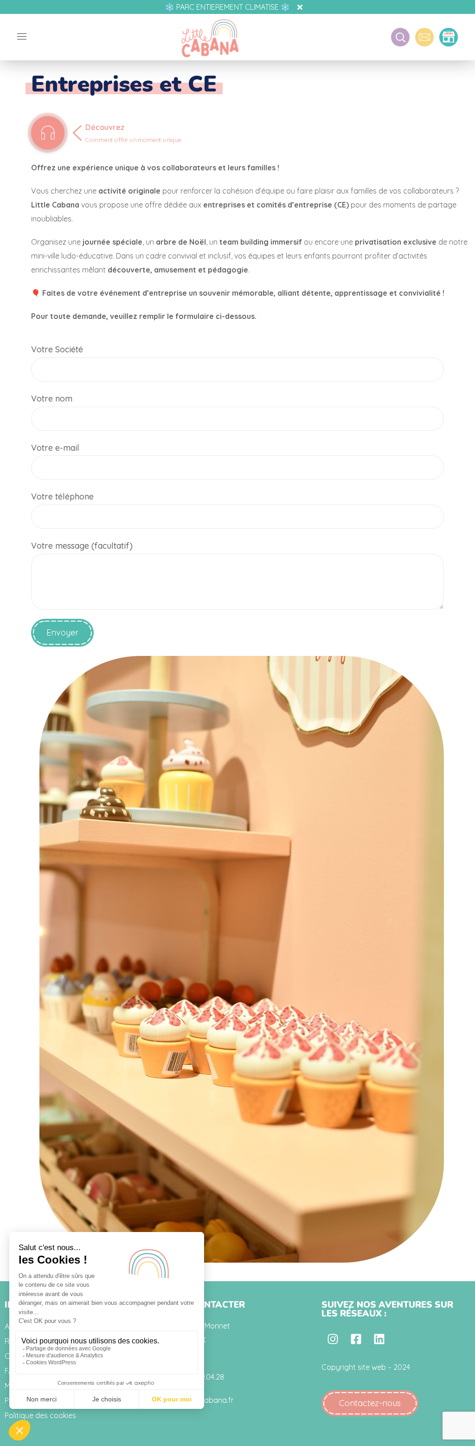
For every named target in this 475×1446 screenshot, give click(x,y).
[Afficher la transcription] (136, 143)
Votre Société (57, 349)
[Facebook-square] (356, 1339)
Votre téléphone (62, 496)
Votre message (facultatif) (82, 545)
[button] (369, 1403)
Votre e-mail (55, 447)
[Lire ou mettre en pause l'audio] (47, 132)
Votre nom (51, 398)
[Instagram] (333, 1339)
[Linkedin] (379, 1339)
